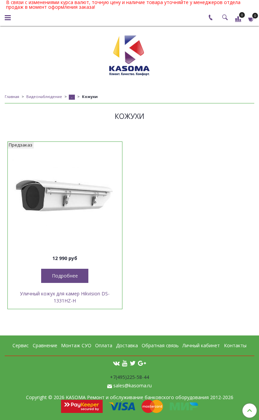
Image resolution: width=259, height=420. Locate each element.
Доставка (127, 345)
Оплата (103, 345)
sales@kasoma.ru (132, 385)
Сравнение (45, 345)
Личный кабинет (201, 345)
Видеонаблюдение (44, 96)
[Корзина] (251, 18)
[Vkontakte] (116, 362)
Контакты (235, 345)
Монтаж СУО (76, 345)
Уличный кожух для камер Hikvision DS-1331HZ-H (65, 297)
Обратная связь (160, 345)
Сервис (20, 345)
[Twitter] (133, 362)
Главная (12, 96)
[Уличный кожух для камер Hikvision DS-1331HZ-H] (64, 199)
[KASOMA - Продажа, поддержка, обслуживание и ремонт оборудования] (129, 54)
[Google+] (142, 362)
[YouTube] (124, 362)
